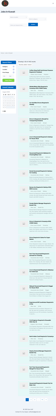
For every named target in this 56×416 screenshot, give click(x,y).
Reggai (47, 290)
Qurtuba (47, 257)
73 (42, 399)
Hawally (45, 106)
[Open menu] (53, 3)
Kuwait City (40, 207)
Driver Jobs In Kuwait (36, 106)
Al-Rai (39, 306)
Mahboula (47, 157)
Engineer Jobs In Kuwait (36, 324)
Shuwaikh (46, 324)
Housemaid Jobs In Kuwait (37, 141)
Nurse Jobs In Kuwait (36, 191)
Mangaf (47, 371)
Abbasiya (47, 274)
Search (33, 24)
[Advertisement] (28, 42)
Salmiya (47, 141)
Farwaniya (40, 90)
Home (2, 53)
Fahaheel (46, 74)
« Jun (4, 111)
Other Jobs (33, 90)
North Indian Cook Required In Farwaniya (41, 336)
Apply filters (8, 80)
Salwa (44, 241)
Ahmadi (45, 123)
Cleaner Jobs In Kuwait (36, 74)
